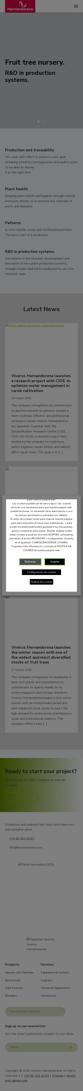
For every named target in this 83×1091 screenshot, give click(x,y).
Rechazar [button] (30, 562)
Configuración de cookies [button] (41, 572)
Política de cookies (41, 581)
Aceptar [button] (54, 562)
